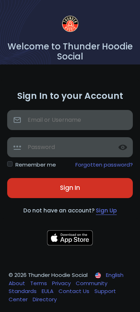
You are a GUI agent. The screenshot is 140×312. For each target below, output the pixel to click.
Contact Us (75, 291)
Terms (39, 283)
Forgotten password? (104, 164)
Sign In (70, 187)
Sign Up (106, 210)
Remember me (35, 164)
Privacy (62, 283)
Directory (45, 299)
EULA (48, 291)
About (18, 283)
